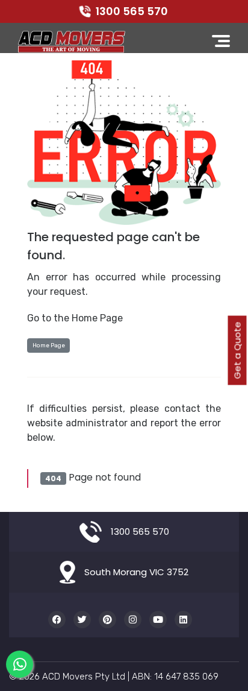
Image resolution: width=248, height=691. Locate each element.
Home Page (49, 345)
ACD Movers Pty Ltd (83, 676)
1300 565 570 (132, 11)
